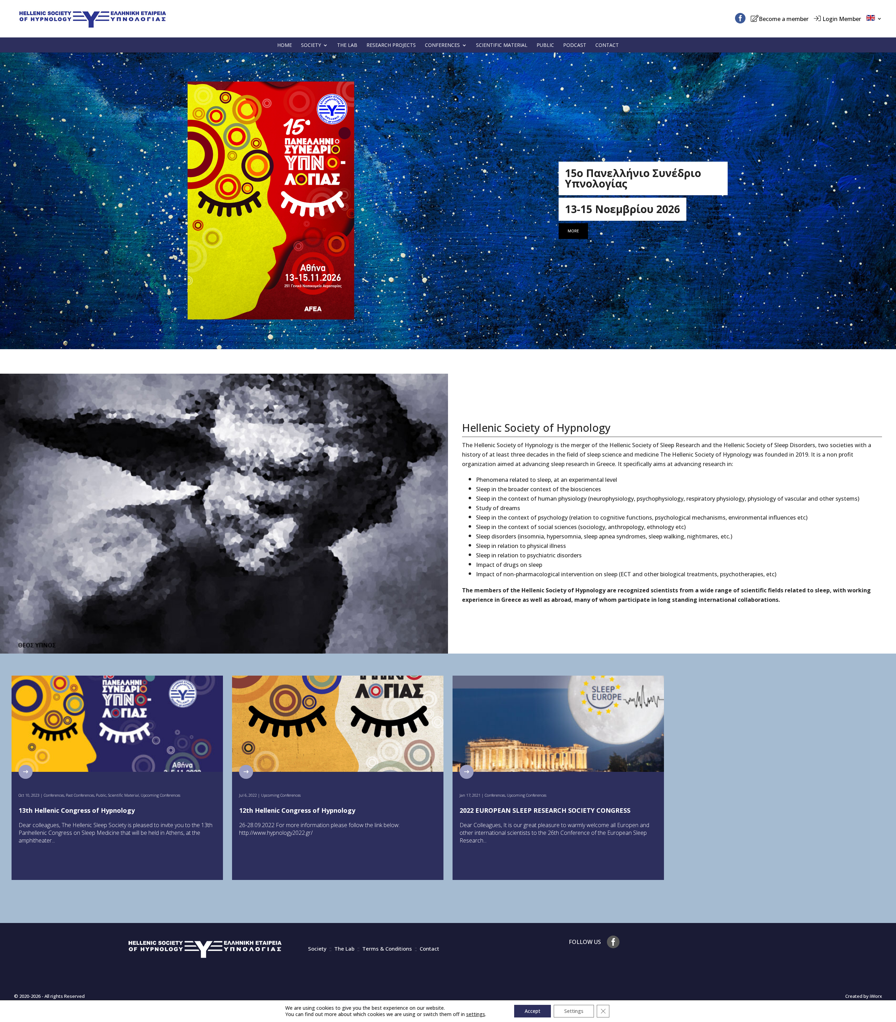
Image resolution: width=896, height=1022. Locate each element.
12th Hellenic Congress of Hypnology (297, 810)
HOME (284, 45)
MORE (573, 230)
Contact (429, 948)
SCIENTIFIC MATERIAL (501, 45)
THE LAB (347, 45)
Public (101, 795)
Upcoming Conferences (160, 795)
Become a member (783, 19)
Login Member (841, 19)
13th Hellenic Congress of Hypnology (77, 810)
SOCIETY (311, 45)
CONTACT (607, 45)
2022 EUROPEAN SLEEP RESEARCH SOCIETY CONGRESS (545, 810)
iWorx (876, 996)
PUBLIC (545, 45)
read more (27, 772)
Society (317, 948)
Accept (532, 1011)
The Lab (344, 948)
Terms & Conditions (387, 948)
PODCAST (574, 45)
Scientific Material (123, 795)
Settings (573, 1011)
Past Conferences (80, 795)
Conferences (54, 795)
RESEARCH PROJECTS (391, 45)
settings (475, 1014)
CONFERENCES (442, 45)
